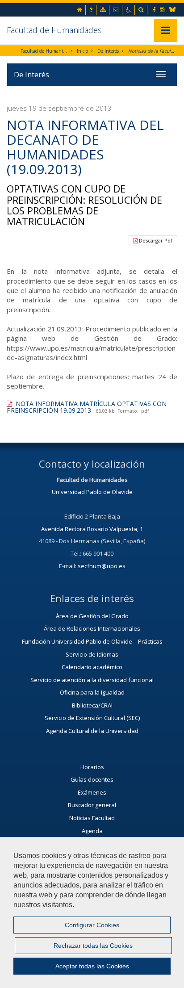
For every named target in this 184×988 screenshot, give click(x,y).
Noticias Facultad (92, 818)
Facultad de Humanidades (54, 30)
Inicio (82, 51)
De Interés (108, 51)
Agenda (92, 831)
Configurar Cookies (92, 925)
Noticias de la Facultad (151, 51)
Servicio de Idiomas (92, 654)
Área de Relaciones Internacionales (92, 628)
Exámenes (92, 792)
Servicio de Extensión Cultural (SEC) (92, 718)
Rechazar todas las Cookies (93, 945)
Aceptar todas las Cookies (92, 966)
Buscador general (92, 805)
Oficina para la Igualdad (92, 692)
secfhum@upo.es (101, 566)
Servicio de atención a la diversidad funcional (92, 680)
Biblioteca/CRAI (92, 705)
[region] (92, 912)
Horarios (92, 767)
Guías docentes (92, 779)
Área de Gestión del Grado (92, 616)
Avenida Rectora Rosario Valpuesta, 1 (92, 529)
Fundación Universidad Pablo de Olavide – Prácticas (92, 641)
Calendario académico (92, 667)
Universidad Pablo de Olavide (92, 492)
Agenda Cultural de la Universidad (92, 731)
